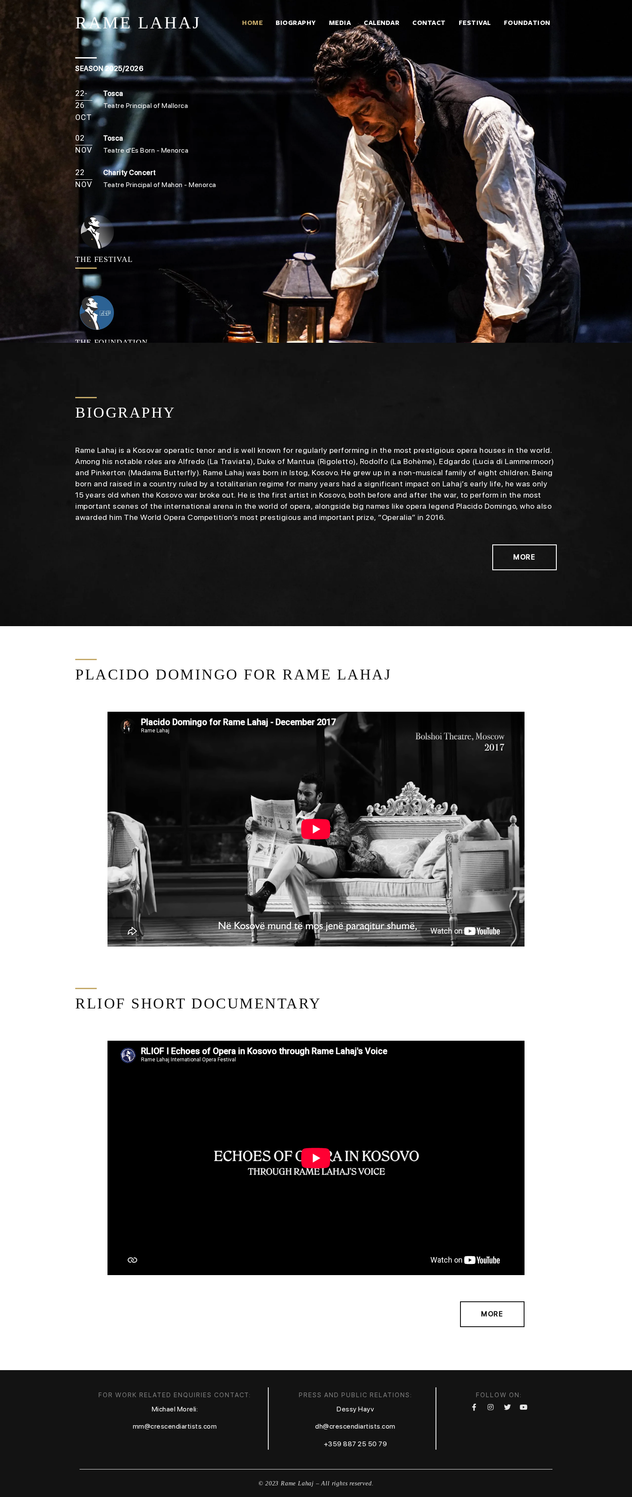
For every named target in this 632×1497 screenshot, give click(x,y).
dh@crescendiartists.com (355, 1426)
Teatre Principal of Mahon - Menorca (159, 185)
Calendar (381, 22)
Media (340, 22)
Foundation (527, 22)
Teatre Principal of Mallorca (145, 105)
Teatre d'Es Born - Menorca (145, 150)
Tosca (113, 138)
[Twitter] (507, 1407)
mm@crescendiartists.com (175, 1426)
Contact (429, 22)
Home (252, 22)
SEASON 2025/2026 (109, 69)
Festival (475, 22)
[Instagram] (490, 1407)
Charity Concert (129, 173)
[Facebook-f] (474, 1407)
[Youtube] (523, 1407)
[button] (524, 557)
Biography (296, 22)
